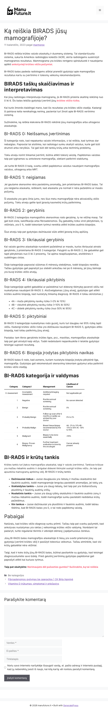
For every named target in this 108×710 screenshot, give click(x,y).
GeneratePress (70, 705)
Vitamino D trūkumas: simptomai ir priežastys (33, 583)
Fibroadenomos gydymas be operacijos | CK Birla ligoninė (40, 579)
